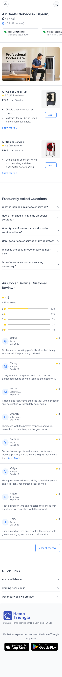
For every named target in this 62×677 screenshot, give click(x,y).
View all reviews (48, 547)
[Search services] (56, 4)
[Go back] (6, 4)
